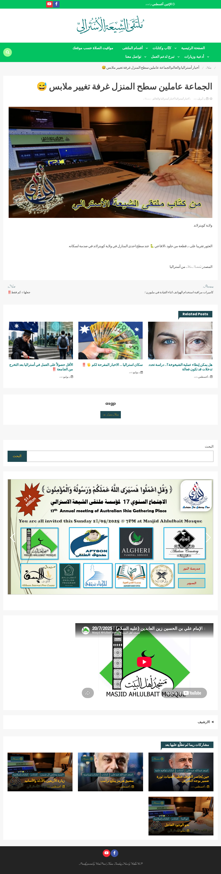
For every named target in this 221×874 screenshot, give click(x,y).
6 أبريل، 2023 (201, 99)
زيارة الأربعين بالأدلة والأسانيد (44, 780)
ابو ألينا (184, 819)
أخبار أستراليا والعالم (164, 99)
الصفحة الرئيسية (193, 47)
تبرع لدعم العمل (162, 56)
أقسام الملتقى (132, 47)
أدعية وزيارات (194, 56)
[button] (13, 537)
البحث (209, 447)
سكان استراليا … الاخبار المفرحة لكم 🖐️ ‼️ (112, 364)
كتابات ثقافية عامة (164, 770)
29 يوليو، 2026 (134, 372)
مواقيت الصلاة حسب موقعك (93, 47)
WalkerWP (136, 864)
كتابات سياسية (91, 774)
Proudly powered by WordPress (92, 864)
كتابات (180, 770)
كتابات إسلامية (20, 774)
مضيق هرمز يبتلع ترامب (117, 780)
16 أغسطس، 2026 (124, 787)
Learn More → (111, 414)
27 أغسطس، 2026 (202, 377)
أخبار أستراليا (182, 99)
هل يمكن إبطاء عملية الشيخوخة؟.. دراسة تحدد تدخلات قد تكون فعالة (180, 367)
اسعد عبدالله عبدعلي (197, 770)
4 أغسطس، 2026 (55, 787)
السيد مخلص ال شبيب (52, 774)
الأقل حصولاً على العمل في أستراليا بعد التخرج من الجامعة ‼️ (41, 367)
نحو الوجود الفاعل (177, 824)
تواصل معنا (133, 56)
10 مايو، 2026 (182, 831)
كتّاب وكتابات (162, 47)
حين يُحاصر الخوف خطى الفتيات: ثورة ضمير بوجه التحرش (183, 778)
